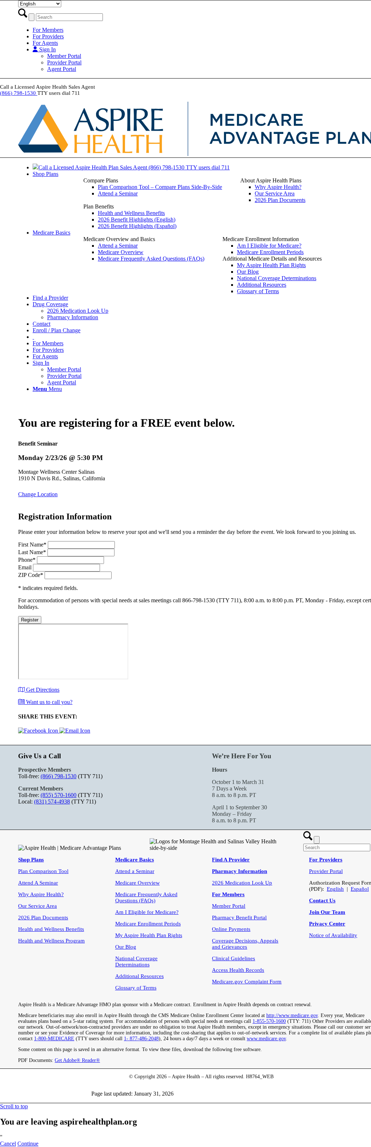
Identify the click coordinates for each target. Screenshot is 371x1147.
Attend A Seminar (38, 883)
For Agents (45, 43)
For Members (48, 30)
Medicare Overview (137, 883)
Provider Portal (64, 62)
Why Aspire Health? (41, 894)
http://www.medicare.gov (292, 1015)
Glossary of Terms (136, 988)
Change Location (38, 494)
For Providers (48, 36)
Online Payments (231, 929)
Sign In (47, 49)
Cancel (8, 1143)
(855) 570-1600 (58, 795)
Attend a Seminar (134, 871)
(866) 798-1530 (18, 93)
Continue (27, 1143)
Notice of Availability (333, 935)
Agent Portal (61, 69)
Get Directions (42, 690)
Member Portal (64, 56)
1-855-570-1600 (269, 1021)
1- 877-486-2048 (141, 1038)
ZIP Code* (30, 575)
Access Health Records (238, 970)
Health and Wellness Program (51, 941)
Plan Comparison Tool (43, 871)
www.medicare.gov (266, 1038)
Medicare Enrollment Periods (148, 924)
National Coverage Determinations (136, 961)
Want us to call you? (48, 702)
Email (25, 567)
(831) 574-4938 (52, 801)
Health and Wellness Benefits (51, 929)
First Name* (32, 544)
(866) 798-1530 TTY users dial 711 (189, 167)
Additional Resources (139, 976)
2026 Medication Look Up (242, 883)
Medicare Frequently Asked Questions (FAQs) (146, 897)
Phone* (27, 560)
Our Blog (125, 947)
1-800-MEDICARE (54, 1038)
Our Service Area (37, 906)
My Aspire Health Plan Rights (148, 935)
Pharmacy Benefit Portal (239, 917)
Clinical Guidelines (233, 958)
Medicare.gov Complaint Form (247, 981)
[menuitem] (152, 187)
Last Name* (32, 552)
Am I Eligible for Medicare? (147, 912)
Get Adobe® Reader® (77, 1060)
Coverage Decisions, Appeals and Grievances (245, 944)
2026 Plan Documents (43, 917)
